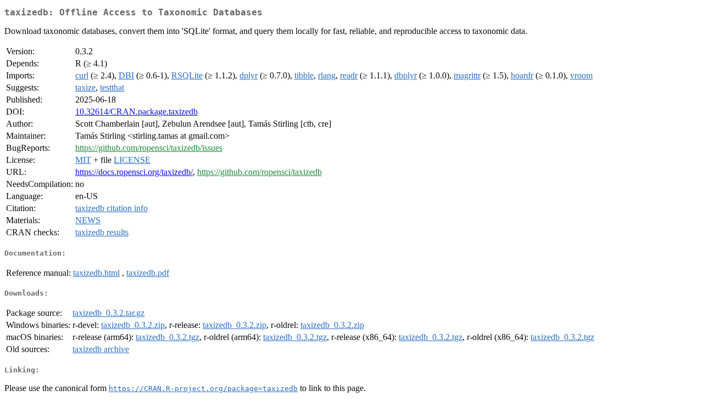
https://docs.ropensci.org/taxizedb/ (134, 172)
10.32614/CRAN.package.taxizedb (136, 111)
